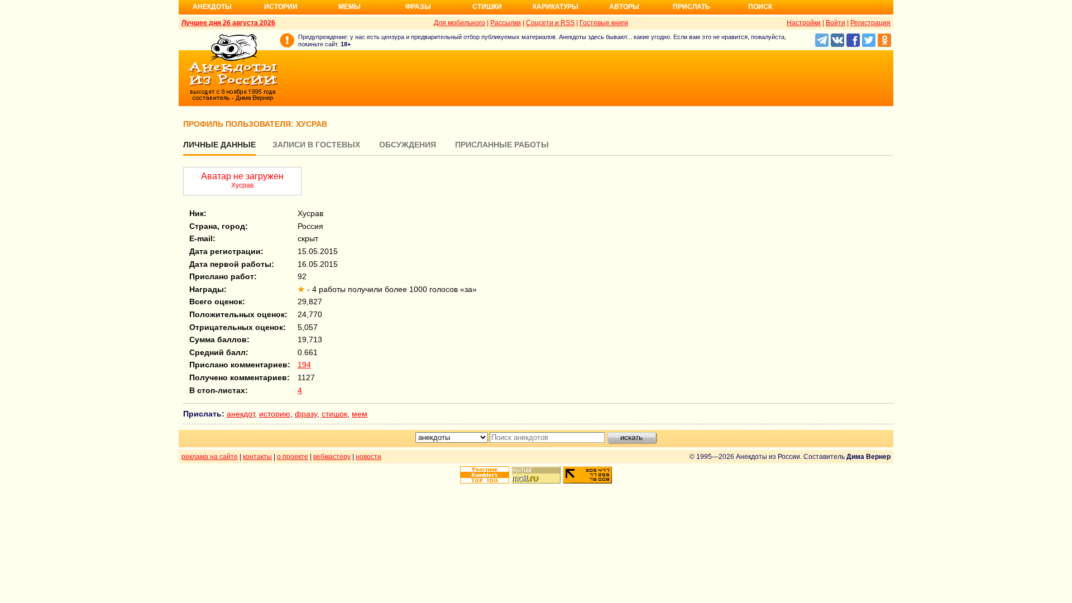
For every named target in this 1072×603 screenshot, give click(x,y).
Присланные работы (502, 144)
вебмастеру (332, 457)
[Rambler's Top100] (484, 475)
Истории (281, 7)
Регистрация (870, 23)
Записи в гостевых (316, 144)
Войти (835, 23)
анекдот (241, 413)
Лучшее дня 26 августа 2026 (228, 23)
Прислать (691, 7)
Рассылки (505, 23)
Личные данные (219, 144)
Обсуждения (407, 144)
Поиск (760, 7)
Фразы (418, 7)
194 (304, 364)
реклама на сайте (209, 457)
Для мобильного (459, 23)
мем (359, 413)
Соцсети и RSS (550, 23)
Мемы (349, 7)
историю (274, 413)
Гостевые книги (604, 23)
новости (368, 457)
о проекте (292, 457)
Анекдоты (212, 7)
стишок (334, 413)
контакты (257, 457)
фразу (306, 413)
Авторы (624, 7)
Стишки (487, 7)
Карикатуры (555, 7)
